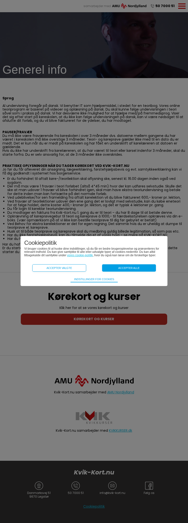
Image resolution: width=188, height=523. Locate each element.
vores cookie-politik (80, 255)
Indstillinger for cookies (94, 279)
